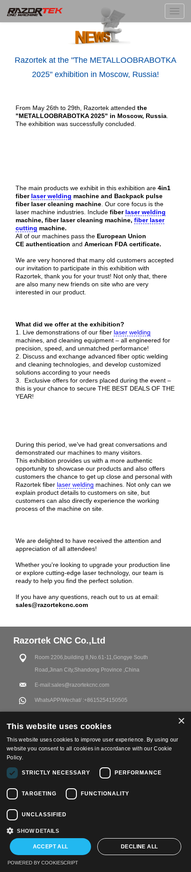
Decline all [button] (139, 846)
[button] (95, 830)
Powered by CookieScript (43, 862)
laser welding (51, 196)
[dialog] (95, 792)
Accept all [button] (50, 846)
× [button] (181, 721)
